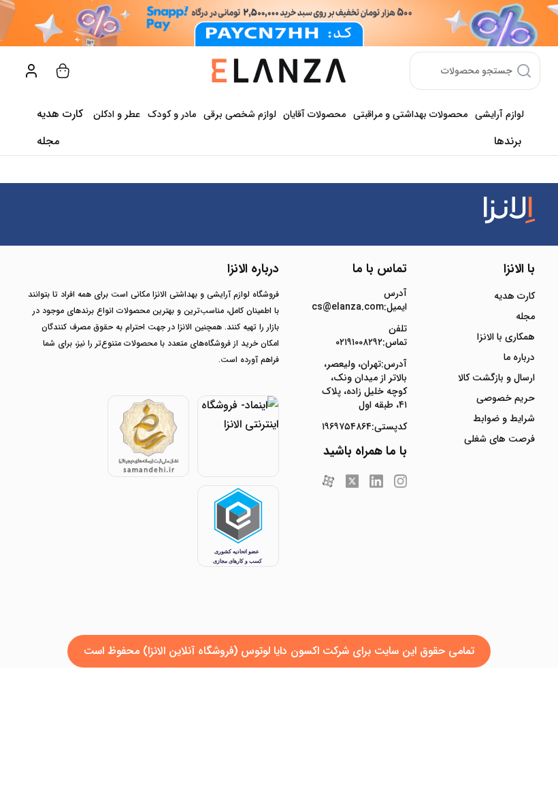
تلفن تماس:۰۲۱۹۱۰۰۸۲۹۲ (371, 335)
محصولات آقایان (314, 114)
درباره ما (519, 357)
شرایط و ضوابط (504, 418)
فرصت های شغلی (499, 439)
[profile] (31, 71)
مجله (48, 141)
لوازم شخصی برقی (239, 114)
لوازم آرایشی (499, 114)
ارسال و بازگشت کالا (496, 377)
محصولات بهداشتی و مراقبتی (410, 114)
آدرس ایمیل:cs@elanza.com (364, 300)
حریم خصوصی (505, 398)
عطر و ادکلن (116, 114)
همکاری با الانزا (506, 337)
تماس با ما (379, 268)
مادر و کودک (172, 114)
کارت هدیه (514, 296)
